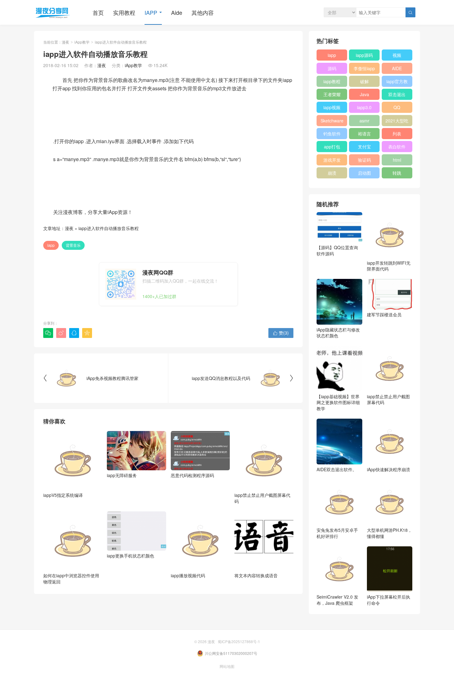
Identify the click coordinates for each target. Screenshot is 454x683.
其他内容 (202, 12)
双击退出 (397, 94)
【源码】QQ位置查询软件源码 (337, 250)
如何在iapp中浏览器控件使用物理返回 (71, 578)
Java (364, 94)
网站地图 (227, 666)
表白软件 (397, 146)
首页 (98, 12)
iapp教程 (331, 81)
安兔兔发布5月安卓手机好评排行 (337, 533)
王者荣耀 (332, 94)
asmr (364, 120)
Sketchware (332, 120)
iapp (51, 245)
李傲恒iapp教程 (364, 69)
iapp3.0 (364, 107)
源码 (332, 68)
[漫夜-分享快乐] (52, 12)
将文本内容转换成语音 (256, 575)
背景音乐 (73, 245)
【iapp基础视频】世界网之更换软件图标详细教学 (338, 402)
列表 (397, 133)
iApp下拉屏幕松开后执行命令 (388, 600)
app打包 (332, 146)
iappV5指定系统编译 (63, 495)
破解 (364, 81)
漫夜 (65, 42)
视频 (397, 55)
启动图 (364, 173)
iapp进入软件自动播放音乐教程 (108, 228)
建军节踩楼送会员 (384, 314)
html (397, 160)
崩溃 (332, 173)
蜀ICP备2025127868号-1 (239, 641)
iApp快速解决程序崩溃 (388, 469)
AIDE (397, 68)
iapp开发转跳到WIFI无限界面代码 (388, 266)
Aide (176, 12)
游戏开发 (332, 160)
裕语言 (364, 133)
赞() (281, 333)
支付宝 (364, 146)
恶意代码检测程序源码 (192, 475)
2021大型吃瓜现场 (396, 121)
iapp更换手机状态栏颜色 (130, 556)
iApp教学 (82, 42)
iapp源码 (364, 55)
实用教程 (124, 12)
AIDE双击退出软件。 (337, 469)
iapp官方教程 (397, 82)
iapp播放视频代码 (188, 575)
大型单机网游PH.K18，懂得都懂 (389, 533)
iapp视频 (331, 107)
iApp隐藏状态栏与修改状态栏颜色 (338, 333)
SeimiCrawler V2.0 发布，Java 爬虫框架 (337, 600)
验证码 (364, 160)
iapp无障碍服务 (122, 475)
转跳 (397, 173)
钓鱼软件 (332, 133)
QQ (396, 107)
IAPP (151, 12)
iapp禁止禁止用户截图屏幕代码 (262, 498)
